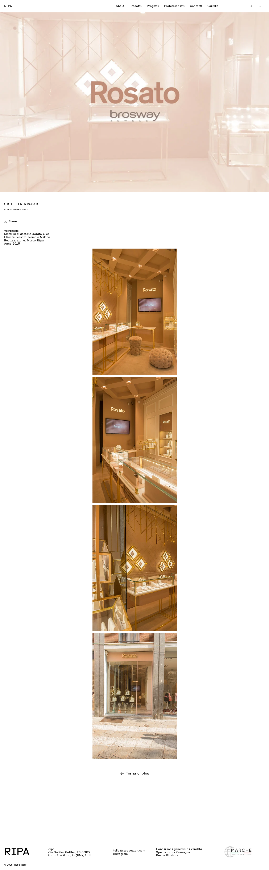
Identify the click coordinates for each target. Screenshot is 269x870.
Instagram (120, 854)
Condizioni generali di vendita (179, 849)
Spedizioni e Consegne (173, 852)
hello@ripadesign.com (129, 850)
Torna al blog (137, 773)
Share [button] (12, 221)
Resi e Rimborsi (167, 855)
